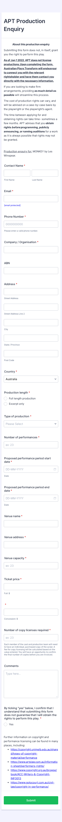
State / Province (12, 344)
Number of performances (21, 437)
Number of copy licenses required (27, 630)
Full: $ (7, 593)
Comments (11, 666)
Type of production (17, 416)
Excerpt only (16, 403)
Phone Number (15, 216)
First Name (9, 180)
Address (10, 284)
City (6, 329)
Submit (31, 800)
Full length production (22, 398)
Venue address (15, 537)
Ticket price (13, 579)
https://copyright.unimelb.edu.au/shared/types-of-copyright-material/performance (34, 753)
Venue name (13, 516)
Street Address (11, 298)
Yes (11, 724)
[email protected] (12, 205)
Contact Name (14, 165)
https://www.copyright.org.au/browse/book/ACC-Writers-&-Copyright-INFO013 (34, 774)
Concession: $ (11, 618)
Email (8, 191)
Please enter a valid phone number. (21, 230)
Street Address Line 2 (14, 313)
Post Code (9, 360)
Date (6, 476)
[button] (54, 469)
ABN (7, 263)
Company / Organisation (21, 242)
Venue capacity (15, 558)
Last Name (37, 180)
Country (10, 371)
